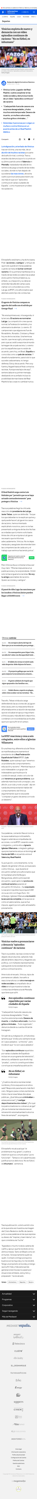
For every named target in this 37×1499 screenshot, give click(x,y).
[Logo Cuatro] (18, 1351)
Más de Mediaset (9, 1316)
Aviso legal (18, 1449)
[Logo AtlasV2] (19, 1424)
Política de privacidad (18, 1455)
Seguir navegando (10, 1311)
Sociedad (26, 16)
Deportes (6, 21)
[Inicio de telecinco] (3, 12)
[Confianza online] (18, 1491)
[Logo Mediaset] (18, 1327)
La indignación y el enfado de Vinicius (17, 146)
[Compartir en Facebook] (34, 139)
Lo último (5, 16)
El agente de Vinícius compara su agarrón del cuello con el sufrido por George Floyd (16, 305)
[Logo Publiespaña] (18, 1431)
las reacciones (17, 173)
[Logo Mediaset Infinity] (18, 1336)
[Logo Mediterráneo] (18, 1439)
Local (19, 16)
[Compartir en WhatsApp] (20, 139)
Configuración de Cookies (18, 1457)
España (12, 16)
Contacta (18, 1469)
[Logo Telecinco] (18, 1343)
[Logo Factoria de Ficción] (18, 1373)
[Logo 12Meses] (18, 1417)
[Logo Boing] (18, 1380)
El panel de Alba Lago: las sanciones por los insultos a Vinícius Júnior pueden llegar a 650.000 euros (18, 592)
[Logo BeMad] (18, 1395)
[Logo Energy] (18, 1387)
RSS (18, 1466)
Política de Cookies (18, 1460)
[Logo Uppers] (18, 1402)
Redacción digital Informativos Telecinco (21, 82)
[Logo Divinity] (18, 1358)
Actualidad (7, 1293)
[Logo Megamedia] (19, 1481)
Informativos (12, 1282)
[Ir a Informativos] (12, 12)
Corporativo (7, 1305)
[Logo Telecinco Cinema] (18, 1410)
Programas (7, 1299)
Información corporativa (18, 1452)
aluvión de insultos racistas (13, 152)
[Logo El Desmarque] (18, 1365)
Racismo (31, 1282)
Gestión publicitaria (18, 1463)
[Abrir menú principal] (34, 12)
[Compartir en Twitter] (24, 139)
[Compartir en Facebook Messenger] (29, 139)
